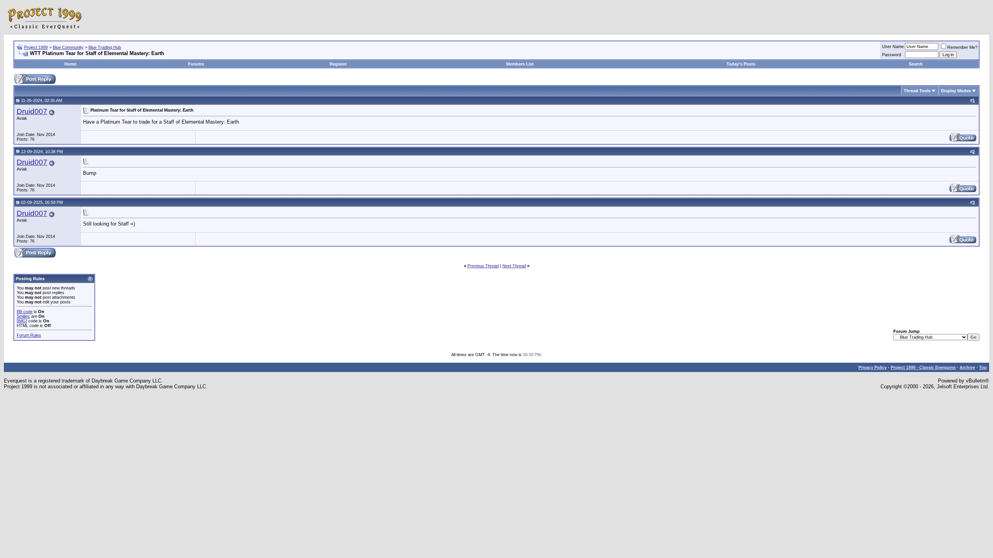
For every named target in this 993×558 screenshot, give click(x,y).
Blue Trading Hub (104, 47)
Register (338, 64)
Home (70, 64)
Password (891, 54)
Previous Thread (483, 266)
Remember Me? (962, 47)
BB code (25, 311)
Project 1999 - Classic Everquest (923, 367)
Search (916, 64)
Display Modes (956, 90)
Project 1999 (36, 47)
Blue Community (68, 47)
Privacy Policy (872, 367)
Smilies (23, 316)
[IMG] (22, 321)
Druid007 (32, 111)
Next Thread (514, 266)
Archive (967, 367)
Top (983, 367)
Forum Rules (29, 335)
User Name (893, 46)
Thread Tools (917, 90)
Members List (520, 64)
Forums (196, 64)
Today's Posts (741, 64)
